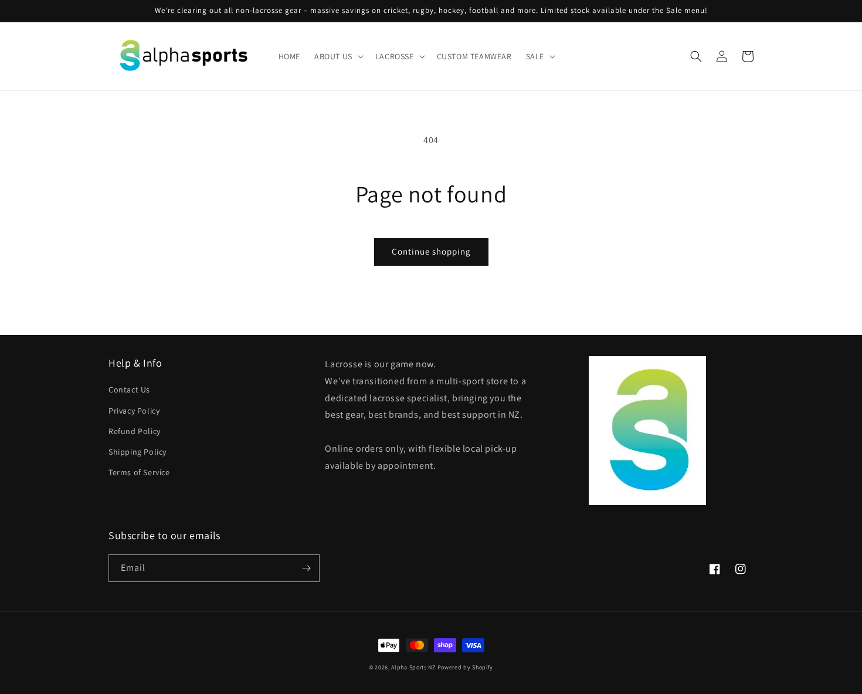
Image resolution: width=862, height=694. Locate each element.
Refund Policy (134, 431)
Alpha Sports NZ (413, 667)
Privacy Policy (133, 410)
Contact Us (129, 389)
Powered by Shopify (465, 667)
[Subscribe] (306, 568)
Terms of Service (139, 472)
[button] (337, 56)
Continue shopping (431, 251)
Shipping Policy (137, 451)
